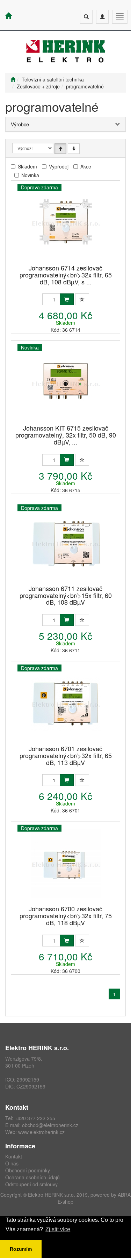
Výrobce (20, 124)
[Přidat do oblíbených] (82, 299)
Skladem (27, 166)
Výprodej (58, 166)
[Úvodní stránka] (12, 79)
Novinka (30, 175)
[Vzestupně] (60, 148)
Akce (85, 166)
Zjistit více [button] (57, 1229)
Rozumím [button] (21, 1249)
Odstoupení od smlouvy (31, 1184)
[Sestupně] (74, 148)
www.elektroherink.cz (41, 1132)
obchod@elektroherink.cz (50, 1125)
